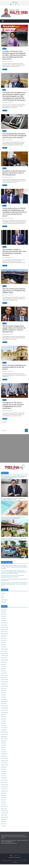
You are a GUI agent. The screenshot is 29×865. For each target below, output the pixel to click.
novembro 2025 (4, 629)
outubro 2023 (4, 684)
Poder (4, 89)
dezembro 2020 (4, 758)
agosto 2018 (3, 819)
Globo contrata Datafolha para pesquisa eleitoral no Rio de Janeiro (14, 367)
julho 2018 (3, 821)
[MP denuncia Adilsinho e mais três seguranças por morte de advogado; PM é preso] (14, 501)
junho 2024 (3, 666)
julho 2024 (3, 664)
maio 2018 (3, 826)
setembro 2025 (4, 633)
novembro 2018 (4, 812)
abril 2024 (3, 670)
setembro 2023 (4, 686)
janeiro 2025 (4, 651)
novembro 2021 (4, 734)
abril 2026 (3, 618)
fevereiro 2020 (4, 780)
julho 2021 (3, 743)
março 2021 (3, 751)
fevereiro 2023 (4, 701)
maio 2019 (3, 799)
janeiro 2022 (4, 729)
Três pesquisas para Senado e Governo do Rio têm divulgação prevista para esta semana (14, 135)
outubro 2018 (4, 815)
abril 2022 (3, 723)
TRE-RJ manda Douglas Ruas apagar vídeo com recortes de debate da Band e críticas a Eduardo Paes (13, 329)
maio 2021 (3, 747)
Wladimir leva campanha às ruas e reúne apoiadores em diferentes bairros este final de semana (13, 539)
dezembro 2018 (4, 810)
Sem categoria (4, 599)
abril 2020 (3, 775)
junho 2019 (3, 797)
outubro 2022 (4, 710)
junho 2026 (3, 614)
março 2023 (3, 699)
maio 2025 (3, 642)
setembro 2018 (4, 817)
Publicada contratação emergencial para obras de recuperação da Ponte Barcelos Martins (13, 517)
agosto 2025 (3, 636)
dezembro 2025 (4, 627)
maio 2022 (3, 721)
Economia (3, 593)
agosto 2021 (3, 740)
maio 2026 (3, 616)
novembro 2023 (4, 681)
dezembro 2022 (4, 705)
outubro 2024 (4, 657)
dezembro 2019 (4, 784)
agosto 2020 (3, 767)
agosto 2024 (3, 662)
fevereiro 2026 (4, 622)
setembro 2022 (4, 712)
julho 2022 (3, 716)
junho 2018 (3, 823)
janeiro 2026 (4, 625)
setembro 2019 (4, 791)
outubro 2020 (4, 762)
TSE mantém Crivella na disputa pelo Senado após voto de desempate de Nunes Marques (14, 252)
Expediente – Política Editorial (14, 857)
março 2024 (3, 673)
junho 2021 (3, 745)
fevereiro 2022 (4, 727)
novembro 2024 (4, 655)
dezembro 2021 (4, 732)
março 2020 (3, 778)
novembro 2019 (4, 786)
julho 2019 (3, 795)
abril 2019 (3, 802)
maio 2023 (3, 695)
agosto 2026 (3, 609)
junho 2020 (3, 771)
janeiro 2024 (4, 677)
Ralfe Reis (11, 61)
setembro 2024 (4, 660)
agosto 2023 (3, 688)
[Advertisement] (14, 448)
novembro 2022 (4, 708)
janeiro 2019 (4, 808)
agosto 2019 (3, 793)
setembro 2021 (4, 738)
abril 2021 (3, 749)
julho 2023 (3, 690)
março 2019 (3, 804)
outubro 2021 (4, 736)
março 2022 (3, 725)
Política (4, 48)
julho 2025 (3, 638)
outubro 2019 (4, 788)
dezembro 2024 (4, 653)
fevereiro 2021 (4, 753)
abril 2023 (3, 697)
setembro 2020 (4, 764)
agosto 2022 (3, 714)
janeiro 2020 (4, 782)
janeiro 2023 (4, 703)
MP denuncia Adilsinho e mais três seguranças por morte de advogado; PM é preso (13, 499)
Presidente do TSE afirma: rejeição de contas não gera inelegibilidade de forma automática (13, 405)
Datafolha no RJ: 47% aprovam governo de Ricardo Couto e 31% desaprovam (14, 173)
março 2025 (3, 646)
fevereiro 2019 (4, 806)
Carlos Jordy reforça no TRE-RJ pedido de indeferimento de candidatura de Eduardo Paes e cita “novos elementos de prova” (14, 212)
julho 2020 (3, 769)
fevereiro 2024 (4, 675)
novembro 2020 (4, 760)
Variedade (3, 602)
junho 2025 (3, 640)
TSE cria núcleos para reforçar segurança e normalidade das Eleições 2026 (13, 291)
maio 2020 (3, 773)
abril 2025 (3, 644)
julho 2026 (3, 612)
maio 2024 (3, 668)
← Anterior (4, 422)
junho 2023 (3, 692)
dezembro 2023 (4, 679)
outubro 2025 (4, 631)
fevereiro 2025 (4, 649)
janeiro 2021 (4, 756)
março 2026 (3, 620)
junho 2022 (3, 719)
